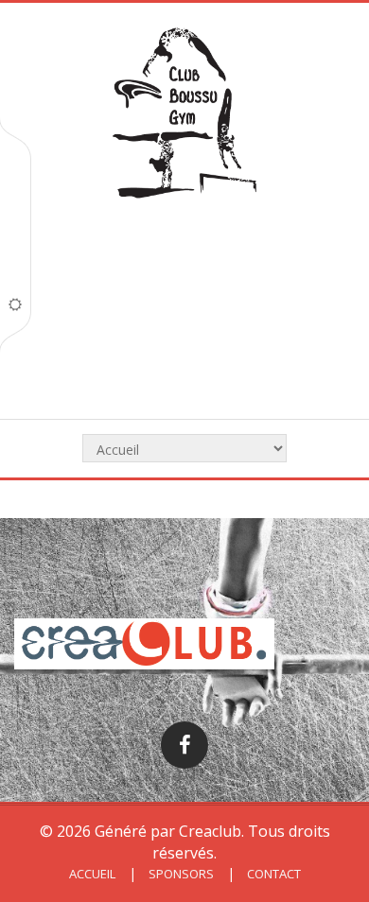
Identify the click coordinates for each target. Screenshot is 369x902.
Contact (272, 873)
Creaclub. (211, 831)
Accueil (92, 873)
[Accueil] (185, 115)
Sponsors (180, 873)
